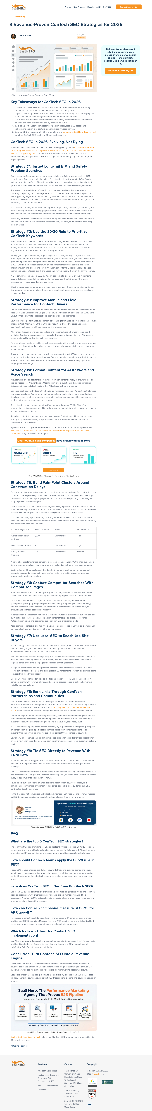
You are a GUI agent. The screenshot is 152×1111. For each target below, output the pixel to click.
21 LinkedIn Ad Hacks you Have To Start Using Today (73, 1104)
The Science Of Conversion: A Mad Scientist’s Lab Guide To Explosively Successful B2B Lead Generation (73, 1078)
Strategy (81, 37)
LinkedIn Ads (43, 1090)
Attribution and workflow (48, 1086)
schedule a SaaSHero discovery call (79, 131)
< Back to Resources (20, 1045)
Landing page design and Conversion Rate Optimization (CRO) (48, 1078)
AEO (98, 7)
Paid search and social (47, 1071)
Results (90, 7)
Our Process (79, 7)
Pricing (67, 7)
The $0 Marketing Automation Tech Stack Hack (71, 1093)
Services (107, 6)
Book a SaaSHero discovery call (25, 1037)
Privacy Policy (97, 1074)
